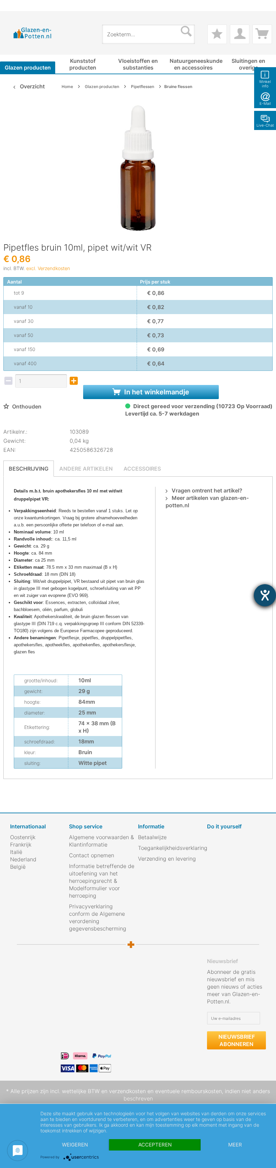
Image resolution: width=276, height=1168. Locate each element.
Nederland (23, 859)
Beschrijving (28, 468)
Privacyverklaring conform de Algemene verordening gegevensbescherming (97, 917)
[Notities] (217, 34)
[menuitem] (13, 5)
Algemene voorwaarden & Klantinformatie (101, 841)
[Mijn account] (239, 34)
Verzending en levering (167, 858)
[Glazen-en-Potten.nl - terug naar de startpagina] (32, 33)
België (18, 866)
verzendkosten (127, 1091)
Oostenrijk (22, 837)
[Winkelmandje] (262, 34)
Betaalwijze (152, 837)
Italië (16, 852)
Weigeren (75, 1144)
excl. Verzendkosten (48, 268)
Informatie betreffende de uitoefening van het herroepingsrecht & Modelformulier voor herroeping (101, 881)
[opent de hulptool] (265, 595)
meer (235, 1144)
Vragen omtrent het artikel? (206, 490)
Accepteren (155, 1144)
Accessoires (142, 468)
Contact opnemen (91, 855)
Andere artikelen (86, 468)
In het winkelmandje (156, 392)
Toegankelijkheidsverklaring (171, 848)
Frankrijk (20, 844)
